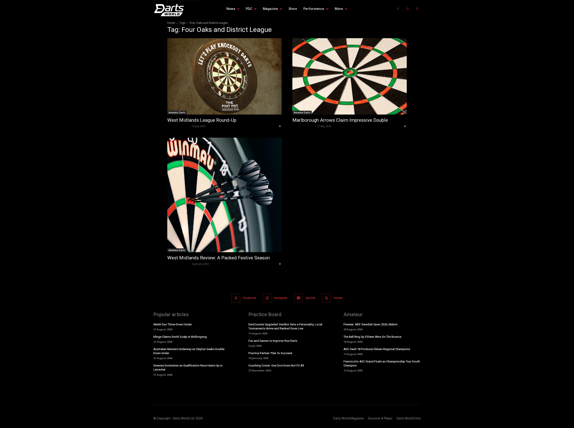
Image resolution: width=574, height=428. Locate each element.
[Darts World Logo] (178, 10)
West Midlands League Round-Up (201, 120)
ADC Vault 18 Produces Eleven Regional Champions (377, 349)
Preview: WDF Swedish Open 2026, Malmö (371, 324)
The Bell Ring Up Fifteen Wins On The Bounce (372, 337)
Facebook (249, 298)
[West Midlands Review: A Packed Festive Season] (224, 195)
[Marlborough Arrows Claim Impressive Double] (349, 76)
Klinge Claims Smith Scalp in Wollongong (180, 337)
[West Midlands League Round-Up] (224, 76)
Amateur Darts (177, 112)
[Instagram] (407, 9)
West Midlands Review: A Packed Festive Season (218, 257)
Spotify (310, 298)
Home (171, 23)
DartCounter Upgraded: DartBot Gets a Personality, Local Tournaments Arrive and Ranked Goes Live (285, 326)
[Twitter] (417, 9)
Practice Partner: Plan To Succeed (270, 353)
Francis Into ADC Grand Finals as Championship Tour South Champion (382, 363)
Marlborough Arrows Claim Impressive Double (340, 120)
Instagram (280, 298)
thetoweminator (178, 126)
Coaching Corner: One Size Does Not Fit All (276, 365)
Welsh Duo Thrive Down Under (172, 324)
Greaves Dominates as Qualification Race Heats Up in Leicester (187, 367)
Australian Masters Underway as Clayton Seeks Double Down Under (188, 351)
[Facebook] (398, 9)
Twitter (338, 298)
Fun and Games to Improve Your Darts (272, 341)
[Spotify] (298, 298)
